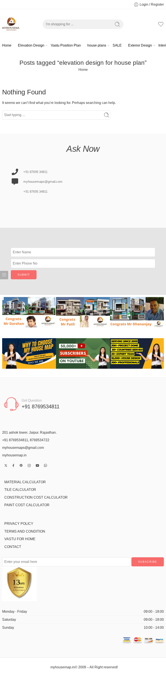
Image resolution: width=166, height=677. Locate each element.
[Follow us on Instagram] (29, 465)
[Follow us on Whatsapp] (45, 465)
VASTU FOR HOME (19, 539)
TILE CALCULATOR (20, 489)
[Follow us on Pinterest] (21, 465)
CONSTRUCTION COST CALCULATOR (36, 497)
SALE (117, 45)
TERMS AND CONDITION (24, 531)
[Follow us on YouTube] (37, 465)
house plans (96, 45)
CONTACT (12, 547)
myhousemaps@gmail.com (23, 447)
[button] (6, 312)
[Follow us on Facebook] (13, 465)
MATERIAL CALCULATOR (25, 482)
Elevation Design (31, 45)
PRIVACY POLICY (18, 523)
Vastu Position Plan (66, 45)
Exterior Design (140, 45)
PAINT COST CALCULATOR (26, 505)
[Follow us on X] (5, 465)
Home (6, 45)
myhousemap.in (14, 455)
